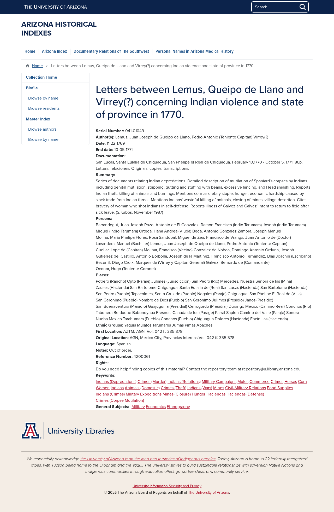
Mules (242, 381)
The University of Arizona (208, 492)
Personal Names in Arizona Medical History (195, 52)
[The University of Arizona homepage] (55, 7)
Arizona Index (54, 52)
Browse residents (43, 108)
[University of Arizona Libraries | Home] (67, 430)
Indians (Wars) (199, 388)
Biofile (32, 88)
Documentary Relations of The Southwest (111, 52)
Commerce (259, 381)
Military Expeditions (144, 394)
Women (103, 388)
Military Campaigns (219, 381)
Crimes (277, 381)
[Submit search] (303, 7)
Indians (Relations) (184, 381)
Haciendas (215, 394)
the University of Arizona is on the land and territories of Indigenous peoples (148, 459)
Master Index (38, 119)
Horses (290, 381)
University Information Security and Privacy (167, 486)
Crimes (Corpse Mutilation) (120, 400)
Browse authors (42, 129)
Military (138, 406)
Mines (218, 388)
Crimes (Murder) (152, 381)
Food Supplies (280, 388)
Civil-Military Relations (245, 388)
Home (30, 52)
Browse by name (43, 98)
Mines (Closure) (177, 394)
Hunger (198, 394)
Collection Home (41, 77)
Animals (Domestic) (142, 388)
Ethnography (178, 406)
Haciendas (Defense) (245, 394)
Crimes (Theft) (173, 388)
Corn (302, 381)
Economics (156, 406)
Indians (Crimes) (110, 394)
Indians (117, 388)
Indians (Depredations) (116, 381)
